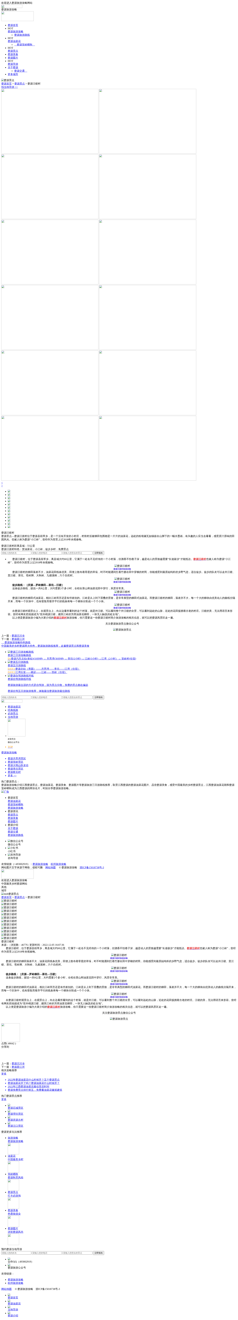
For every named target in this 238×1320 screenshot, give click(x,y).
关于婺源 (13, 67)
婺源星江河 (18, 639)
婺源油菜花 (14, 41)
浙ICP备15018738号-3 (92, 867)
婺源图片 (13, 57)
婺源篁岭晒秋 (24, 44)
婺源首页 (13, 25)
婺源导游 (13, 64)
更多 (3, 1073)
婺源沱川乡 (18, 635)
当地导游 (13, 717)
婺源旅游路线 (22, 35)
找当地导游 (9, 87)
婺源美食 (13, 54)
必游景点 (13, 713)
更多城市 (13, 74)
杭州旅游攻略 (58, 864)
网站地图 (50, 867)
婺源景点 (13, 51)
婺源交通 (20, 70)
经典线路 (13, 710)
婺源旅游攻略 (15, 31)
